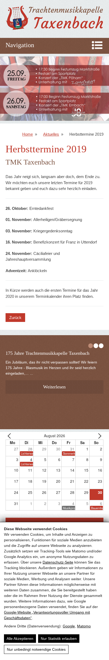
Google (69, 626)
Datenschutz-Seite (58, 562)
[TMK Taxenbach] (55, 30)
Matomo (84, 626)
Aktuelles (51, 134)
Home (27, 134)
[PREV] (11, 435)
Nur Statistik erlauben (59, 638)
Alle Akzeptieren (20, 638)
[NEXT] (98, 435)
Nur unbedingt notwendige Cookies (36, 649)
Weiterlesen (54, 386)
